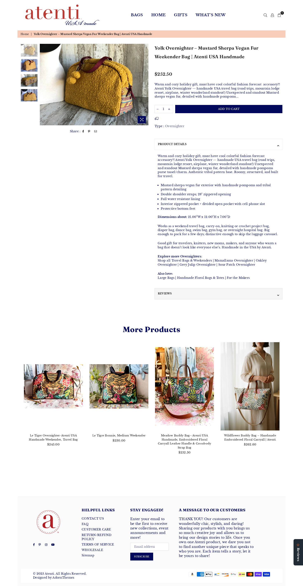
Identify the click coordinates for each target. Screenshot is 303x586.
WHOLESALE (92, 550)
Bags (137, 15)
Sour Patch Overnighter (236, 264)
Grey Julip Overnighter (198, 264)
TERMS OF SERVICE (98, 544)
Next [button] (144, 84)
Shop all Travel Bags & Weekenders (185, 260)
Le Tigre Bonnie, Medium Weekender (119, 435)
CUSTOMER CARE (96, 529)
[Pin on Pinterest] (89, 131)
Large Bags (166, 278)
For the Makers (238, 278)
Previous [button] (43, 84)
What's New (211, 15)
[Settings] (272, 15)
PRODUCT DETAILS (172, 144)
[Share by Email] (95, 131)
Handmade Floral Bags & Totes (200, 278)
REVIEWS (165, 293)
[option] (94, 84)
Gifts (180, 15)
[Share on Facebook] (83, 131)
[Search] (265, 15)
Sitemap (88, 555)
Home (158, 15)
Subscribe (141, 556)
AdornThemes (63, 577)
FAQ (85, 524)
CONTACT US (93, 518)
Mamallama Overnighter (234, 260)
